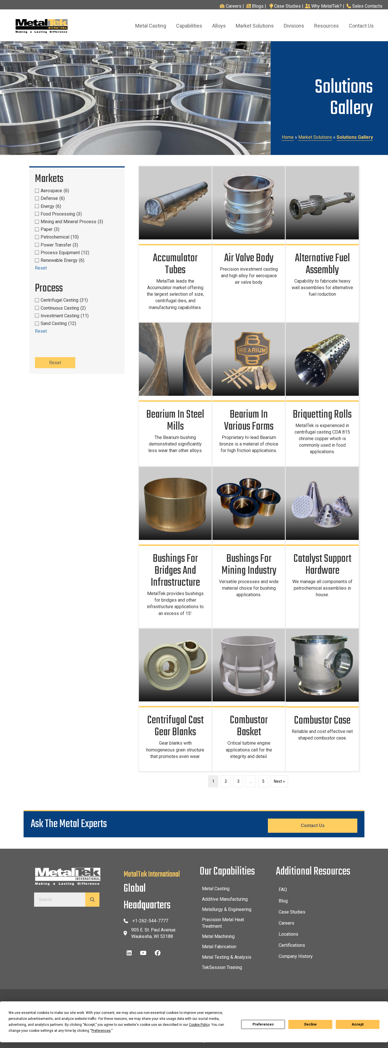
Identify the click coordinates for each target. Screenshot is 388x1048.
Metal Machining (218, 936)
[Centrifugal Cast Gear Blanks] (175, 700)
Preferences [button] (101, 1031)
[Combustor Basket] (248, 700)
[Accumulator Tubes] (175, 244)
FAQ (283, 889)
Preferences (263, 1024)
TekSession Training (222, 967)
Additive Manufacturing (225, 899)
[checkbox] (77, 190)
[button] (129, 953)
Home (288, 137)
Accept (358, 1024)
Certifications (292, 945)
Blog (283, 901)
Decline (310, 1024)
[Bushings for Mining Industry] (248, 547)
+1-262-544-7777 (150, 920)
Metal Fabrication (219, 946)
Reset (41, 268)
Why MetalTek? (326, 6)
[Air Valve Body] (248, 244)
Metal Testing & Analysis (226, 957)
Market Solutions (315, 137)
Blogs (258, 6)
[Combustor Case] (322, 700)
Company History (296, 956)
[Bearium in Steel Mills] (175, 395)
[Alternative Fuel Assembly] (322, 244)
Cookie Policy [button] (199, 1025)
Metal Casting (216, 888)
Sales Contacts (367, 6)
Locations (288, 934)
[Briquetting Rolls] (322, 395)
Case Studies (287, 6)
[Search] (92, 899)
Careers (234, 6)
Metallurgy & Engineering (226, 909)
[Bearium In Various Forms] (248, 395)
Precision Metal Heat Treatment (223, 923)
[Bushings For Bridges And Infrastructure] (175, 547)
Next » (279, 781)
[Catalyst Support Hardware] (322, 547)
